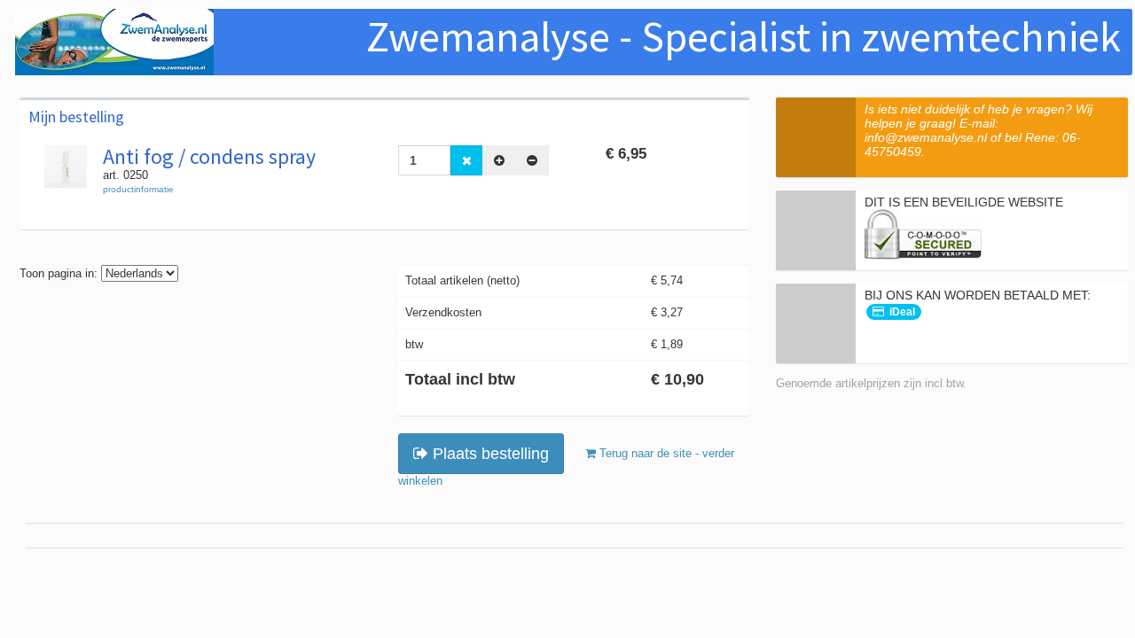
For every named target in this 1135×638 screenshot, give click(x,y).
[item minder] (532, 160)
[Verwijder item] (466, 160)
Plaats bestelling (488, 454)
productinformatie (138, 189)
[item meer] (499, 160)
